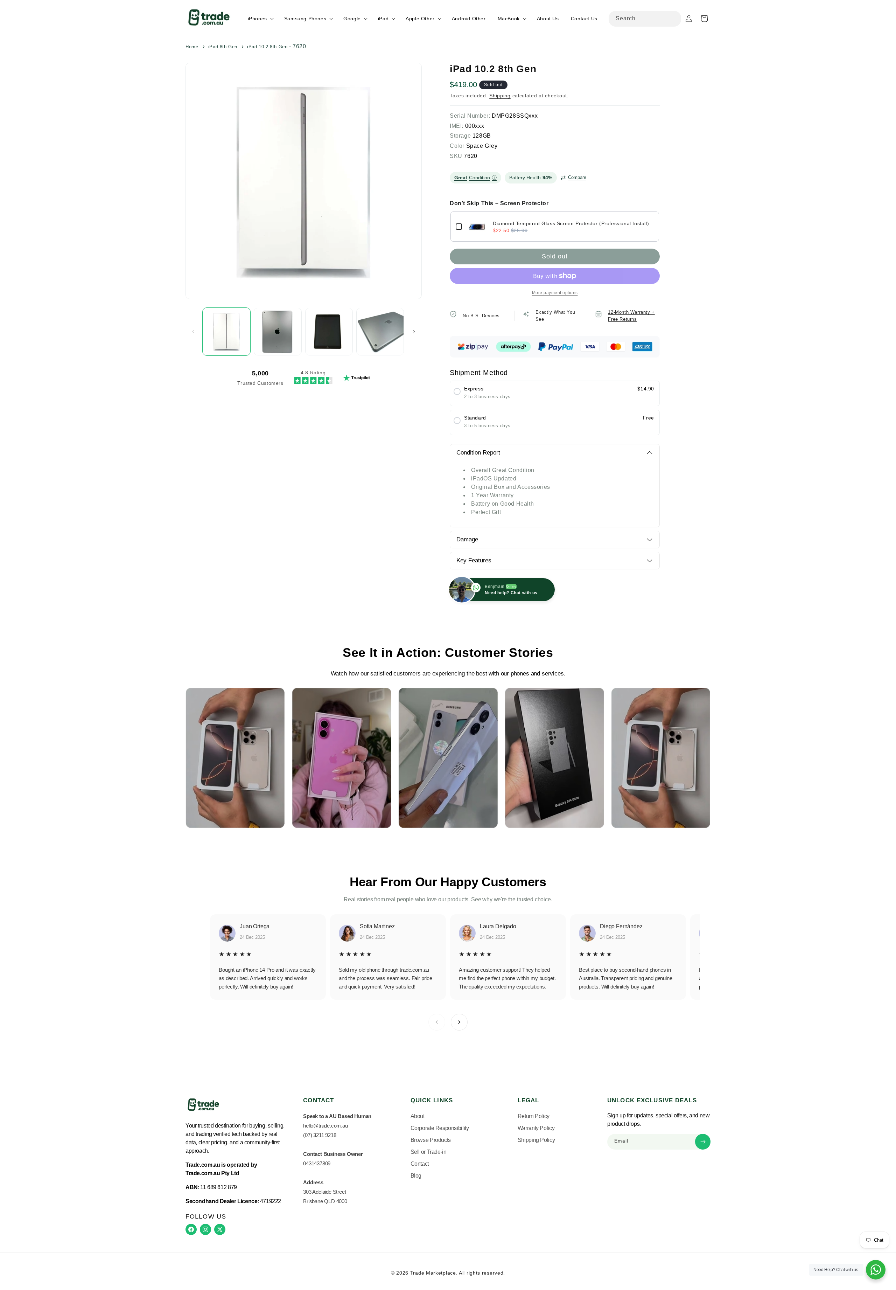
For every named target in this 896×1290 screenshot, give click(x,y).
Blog (416, 1176)
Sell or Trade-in (429, 1152)
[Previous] (436, 1022)
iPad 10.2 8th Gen (267, 46)
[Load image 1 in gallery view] (226, 331)
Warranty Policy (536, 1128)
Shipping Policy (536, 1140)
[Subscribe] (702, 1142)
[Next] (459, 1022)
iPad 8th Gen (222, 46)
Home (192, 46)
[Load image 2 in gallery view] (277, 331)
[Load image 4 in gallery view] (380, 331)
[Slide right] (414, 331)
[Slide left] (193, 331)
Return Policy (534, 1116)
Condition (475, 177)
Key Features (473, 560)
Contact (420, 1164)
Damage (467, 539)
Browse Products (431, 1140)
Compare (577, 177)
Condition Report (478, 452)
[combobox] (645, 19)
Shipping (500, 95)
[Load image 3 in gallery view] (329, 331)
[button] (260, 18)
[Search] (673, 18)
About (418, 1116)
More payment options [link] (555, 292)
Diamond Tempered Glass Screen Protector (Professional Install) (571, 223)
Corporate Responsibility (440, 1128)
